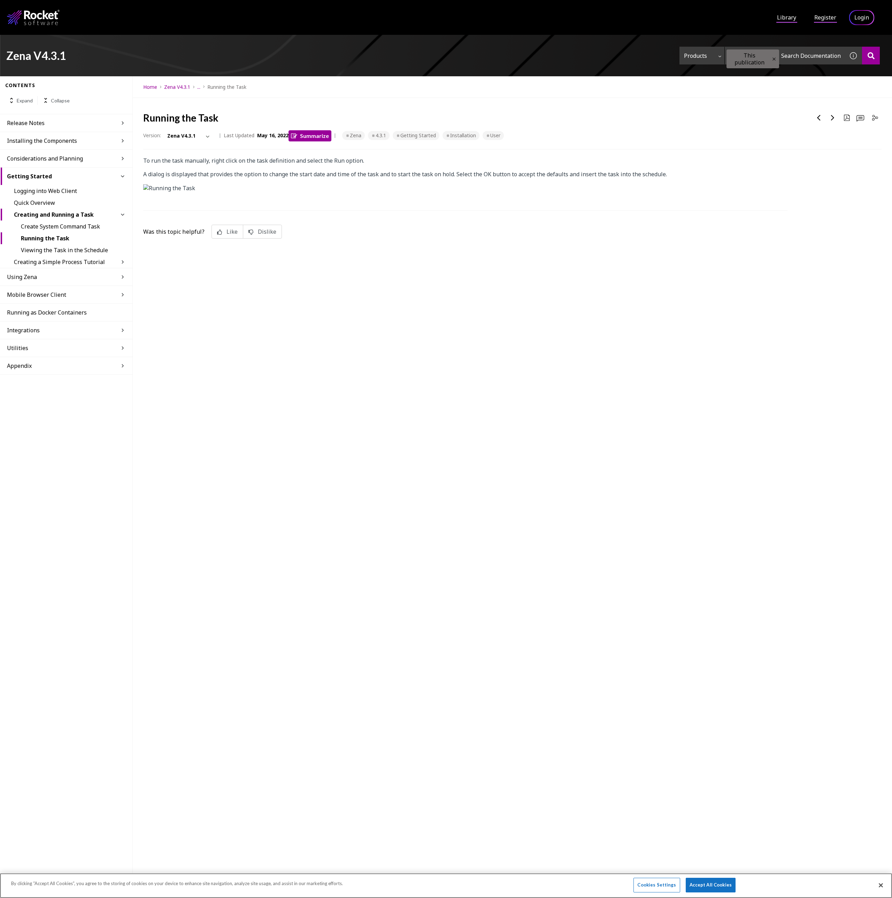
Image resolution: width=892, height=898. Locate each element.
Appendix (19, 366)
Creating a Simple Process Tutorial (59, 262)
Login (861, 17)
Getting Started (29, 176)
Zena (355, 135)
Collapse (60, 100)
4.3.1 (381, 135)
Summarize (314, 135)
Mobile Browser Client (36, 295)
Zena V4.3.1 (177, 87)
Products (695, 56)
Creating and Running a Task (54, 214)
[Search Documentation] (871, 55)
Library (786, 17)
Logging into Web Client (45, 191)
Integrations (23, 330)
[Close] (881, 885)
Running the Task (45, 238)
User (495, 135)
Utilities (17, 348)
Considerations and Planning (45, 158)
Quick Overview (34, 203)
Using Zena (22, 277)
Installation (463, 135)
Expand (25, 100)
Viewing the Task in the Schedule (64, 250)
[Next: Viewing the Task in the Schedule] (833, 118)
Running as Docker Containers (47, 312)
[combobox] (785, 55)
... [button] (198, 87)
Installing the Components (42, 141)
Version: (152, 135)
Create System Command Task (60, 226)
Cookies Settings (656, 885)
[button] (774, 59)
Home (150, 87)
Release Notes (26, 123)
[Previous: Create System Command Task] (819, 118)
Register (825, 17)
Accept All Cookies (711, 885)
